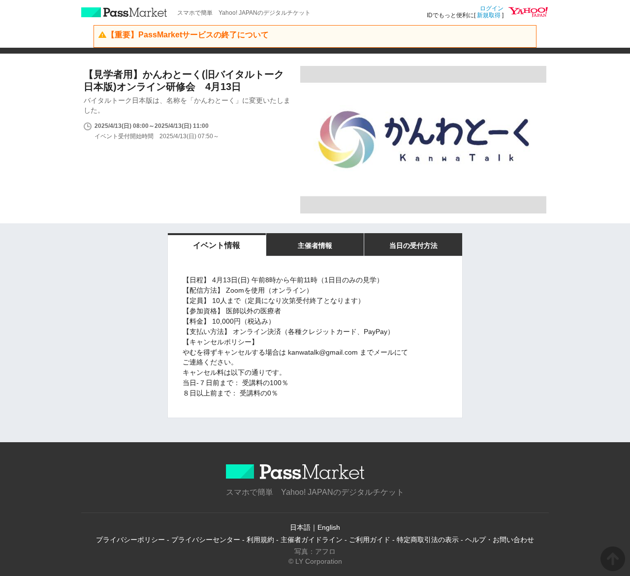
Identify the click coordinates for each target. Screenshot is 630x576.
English (328, 527)
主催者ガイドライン (312, 540)
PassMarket (124, 12)
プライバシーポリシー (130, 540)
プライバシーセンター (205, 540)
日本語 (300, 527)
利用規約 (260, 540)
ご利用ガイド (369, 540)
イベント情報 (216, 245)
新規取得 (489, 15)
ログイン (492, 8)
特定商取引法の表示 (428, 540)
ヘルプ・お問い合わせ (499, 540)
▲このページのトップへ (612, 558)
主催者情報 (315, 245)
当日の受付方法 (413, 245)
